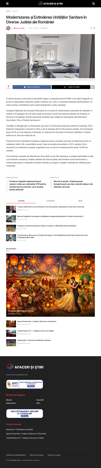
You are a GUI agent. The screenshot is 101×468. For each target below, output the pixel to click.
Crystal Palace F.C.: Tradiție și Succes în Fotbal (35, 331)
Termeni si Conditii (54, 455)
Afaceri (9, 400)
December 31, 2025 (15, 314)
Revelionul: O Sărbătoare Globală (21, 311)
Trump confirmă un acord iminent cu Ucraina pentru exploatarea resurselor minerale (50, 207)
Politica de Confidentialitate (15, 455)
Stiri (38, 403)
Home (8, 11)
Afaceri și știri (19, 28)
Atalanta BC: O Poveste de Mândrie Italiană (33, 340)
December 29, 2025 (24, 334)
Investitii (15, 11)
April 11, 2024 (33, 28)
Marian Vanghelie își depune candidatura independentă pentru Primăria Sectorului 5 (50, 216)
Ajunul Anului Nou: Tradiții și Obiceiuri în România (36, 321)
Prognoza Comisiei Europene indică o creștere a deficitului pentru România (46, 226)
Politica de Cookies (36, 455)
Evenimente (11, 403)
